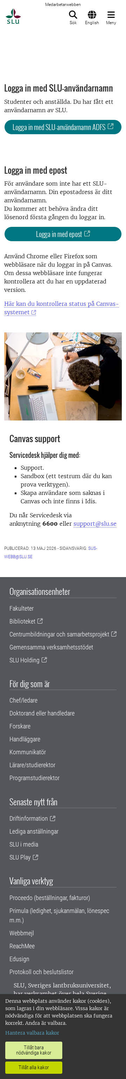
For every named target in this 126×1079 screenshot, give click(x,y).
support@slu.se (95, 523)
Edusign (19, 959)
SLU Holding (24, 660)
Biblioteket (22, 621)
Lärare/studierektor (32, 765)
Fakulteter (21, 608)
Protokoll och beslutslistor (41, 972)
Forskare (19, 726)
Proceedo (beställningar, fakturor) (49, 897)
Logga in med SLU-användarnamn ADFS (59, 127)
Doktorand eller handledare (42, 713)
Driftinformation (28, 818)
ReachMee (22, 946)
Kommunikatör (27, 752)
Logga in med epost (59, 234)
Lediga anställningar (33, 831)
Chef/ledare (23, 700)
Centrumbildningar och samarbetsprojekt (59, 634)
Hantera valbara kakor (32, 1033)
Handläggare (24, 739)
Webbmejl (21, 933)
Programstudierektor (34, 778)
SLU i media (23, 844)
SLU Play (20, 857)
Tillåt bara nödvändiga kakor (33, 1050)
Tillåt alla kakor (34, 1067)
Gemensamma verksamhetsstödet (51, 647)
